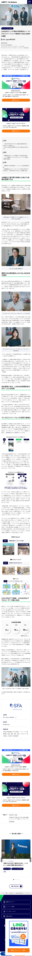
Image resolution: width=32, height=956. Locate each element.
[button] (30, 859)
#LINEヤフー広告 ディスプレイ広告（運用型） (18, 818)
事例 (6, 893)
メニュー (29, 3)
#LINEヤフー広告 (13, 815)
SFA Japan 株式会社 (8, 717)
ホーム (2, 893)
